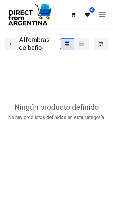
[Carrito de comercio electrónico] (73, 14)
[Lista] (81, 44)
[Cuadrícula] (67, 44)
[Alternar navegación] (102, 14)
